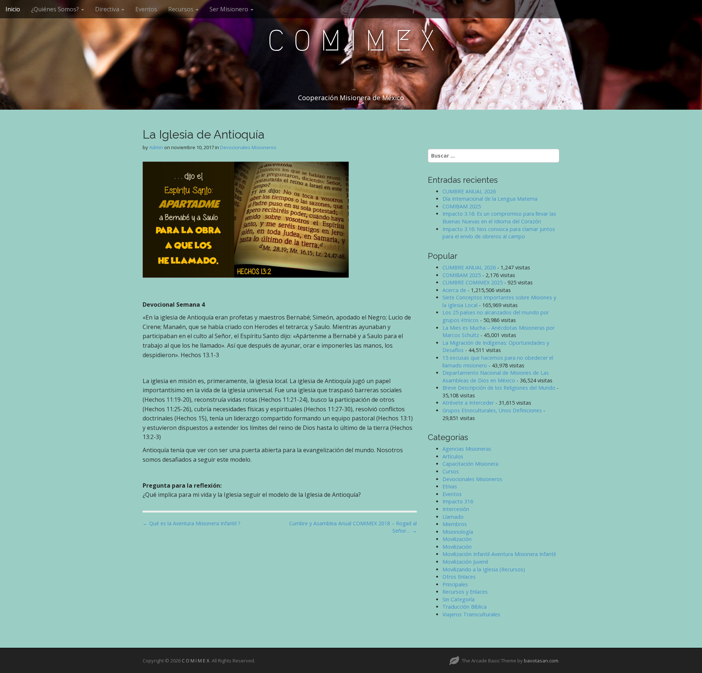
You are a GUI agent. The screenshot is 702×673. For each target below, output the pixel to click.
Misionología (457, 531)
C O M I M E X (351, 40)
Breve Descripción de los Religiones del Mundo (498, 387)
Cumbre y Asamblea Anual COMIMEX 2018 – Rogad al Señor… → (353, 527)
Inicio (12, 9)
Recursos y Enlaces (465, 591)
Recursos (181, 9)
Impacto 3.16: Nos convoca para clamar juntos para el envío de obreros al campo (498, 233)
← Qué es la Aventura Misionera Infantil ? (191, 523)
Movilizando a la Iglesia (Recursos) (483, 569)
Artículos (452, 456)
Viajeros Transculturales (471, 614)
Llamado (453, 516)
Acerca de (454, 290)
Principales (455, 584)
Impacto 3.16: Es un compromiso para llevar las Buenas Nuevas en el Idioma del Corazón (499, 217)
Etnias (449, 486)
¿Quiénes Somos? (55, 9)
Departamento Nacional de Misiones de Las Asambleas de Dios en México (495, 376)
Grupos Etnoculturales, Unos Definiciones (492, 410)
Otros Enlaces (459, 576)
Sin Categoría (458, 599)
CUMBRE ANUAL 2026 (469, 191)
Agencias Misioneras (466, 448)
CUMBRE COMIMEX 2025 (472, 282)
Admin (156, 147)
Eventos (146, 9)
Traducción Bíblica (464, 606)
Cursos (450, 471)
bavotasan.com (541, 660)
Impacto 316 (457, 501)
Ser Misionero (230, 9)
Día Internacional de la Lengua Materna (489, 198)
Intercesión (455, 509)
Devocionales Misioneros (248, 147)
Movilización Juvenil (465, 561)
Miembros (454, 524)
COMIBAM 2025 (461, 206)
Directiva (108, 9)
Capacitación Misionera (470, 463)
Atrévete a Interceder (468, 402)
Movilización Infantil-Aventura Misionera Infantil (499, 554)
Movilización (457, 539)
